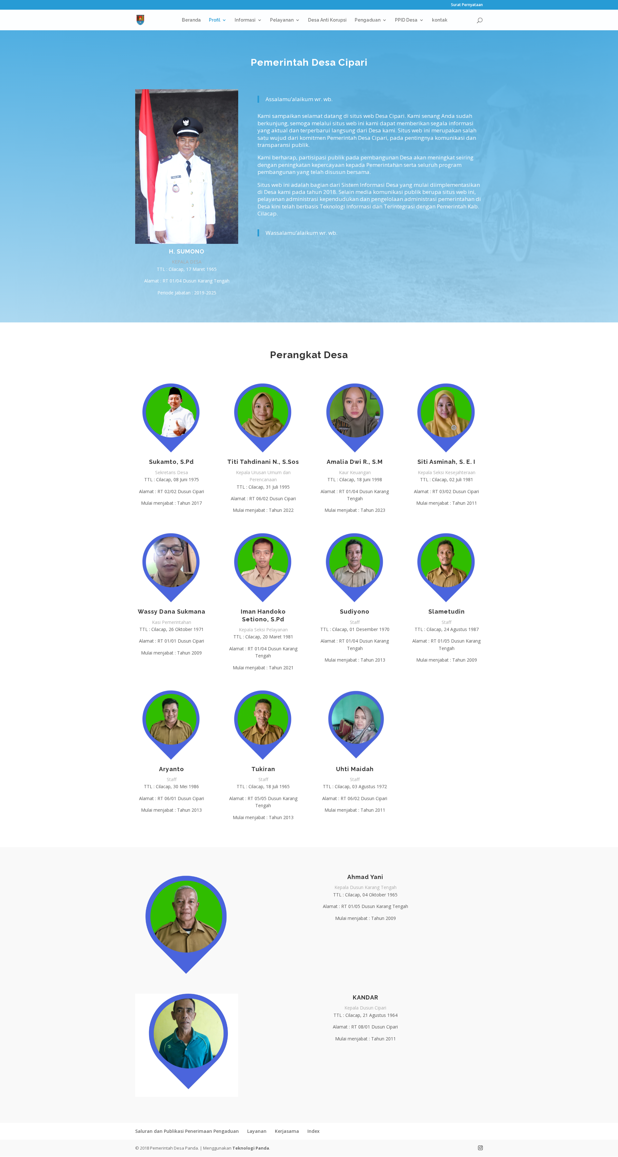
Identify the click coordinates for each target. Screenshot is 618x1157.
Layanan (257, 1131)
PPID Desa (406, 20)
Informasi (245, 20)
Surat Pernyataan (467, 5)
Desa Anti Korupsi (327, 20)
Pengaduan (367, 20)
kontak (439, 20)
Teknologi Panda (250, 1148)
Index (313, 1131)
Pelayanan (282, 20)
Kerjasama (287, 1131)
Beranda (191, 20)
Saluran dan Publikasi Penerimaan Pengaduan (187, 1131)
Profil (214, 20)
